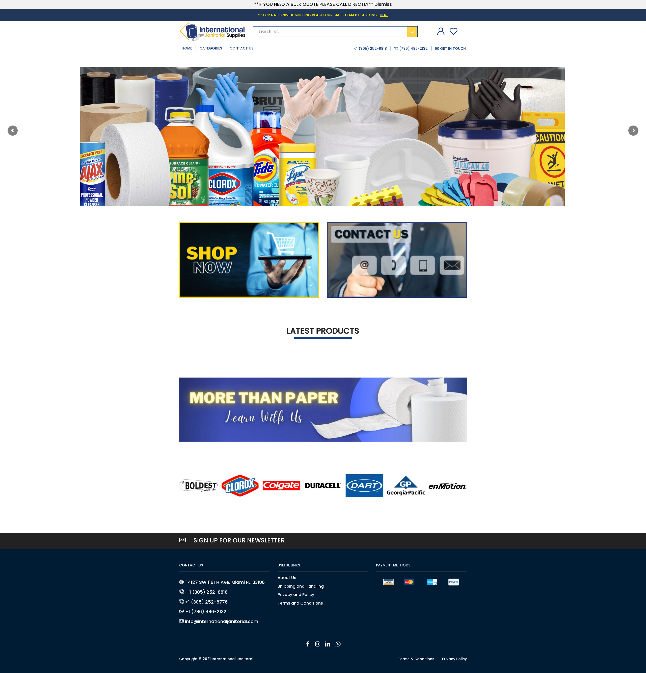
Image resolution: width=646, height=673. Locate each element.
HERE (384, 14)
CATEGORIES (211, 48)
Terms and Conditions (300, 603)
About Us (287, 578)
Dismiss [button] (383, 4)
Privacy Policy (454, 659)
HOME (187, 48)
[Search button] (412, 32)
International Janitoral (232, 658)
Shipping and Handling (301, 586)
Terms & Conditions (416, 659)
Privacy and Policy (296, 594)
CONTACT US (241, 48)
